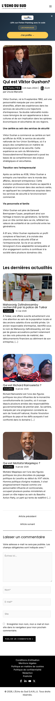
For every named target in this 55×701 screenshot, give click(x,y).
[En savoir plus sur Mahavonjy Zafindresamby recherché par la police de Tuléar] (27, 287)
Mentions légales (27, 663)
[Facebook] (21, 681)
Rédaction (27, 673)
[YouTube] (29, 681)
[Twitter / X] (34, 681)
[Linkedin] (25, 681)
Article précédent (27, 516)
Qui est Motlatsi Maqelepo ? (21, 463)
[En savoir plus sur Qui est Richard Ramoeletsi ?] (27, 367)
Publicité (27, 676)
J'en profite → (27, 35)
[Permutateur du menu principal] (50, 6)
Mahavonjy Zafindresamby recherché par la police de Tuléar (25, 306)
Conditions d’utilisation (27, 660)
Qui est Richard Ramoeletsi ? (22, 385)
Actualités (12, 88)
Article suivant (27, 524)
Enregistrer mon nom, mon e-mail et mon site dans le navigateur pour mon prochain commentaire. (26, 627)
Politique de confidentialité (27, 669)
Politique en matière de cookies (27, 666)
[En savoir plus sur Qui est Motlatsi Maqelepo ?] (27, 445)
